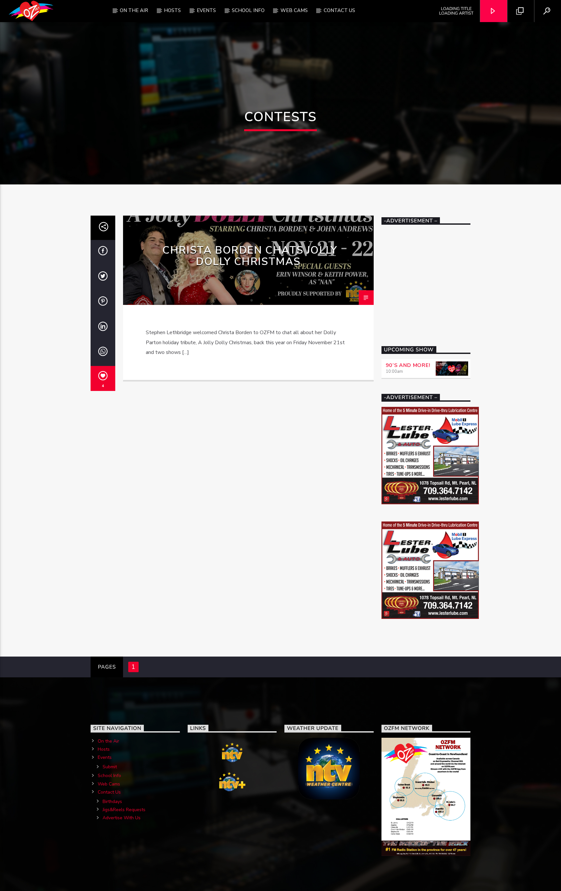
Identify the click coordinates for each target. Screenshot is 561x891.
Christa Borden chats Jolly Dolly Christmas (249, 256)
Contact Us (339, 10)
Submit (110, 767)
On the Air (108, 741)
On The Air (134, 10)
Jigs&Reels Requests (124, 810)
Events (206, 10)
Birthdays (112, 801)
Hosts (172, 10)
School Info (248, 10)
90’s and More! (408, 365)
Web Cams (294, 10)
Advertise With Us (122, 818)
